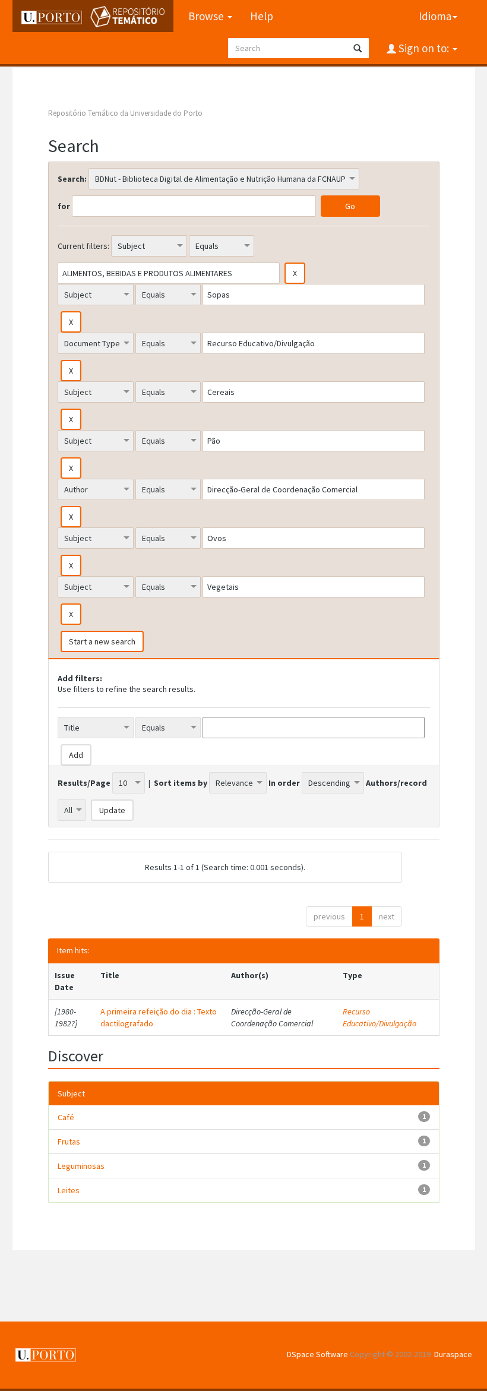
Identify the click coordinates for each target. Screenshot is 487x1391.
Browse (207, 16)
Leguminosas (81, 1166)
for (64, 206)
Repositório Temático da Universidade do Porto (125, 113)
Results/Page (84, 782)
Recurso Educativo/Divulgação (379, 1017)
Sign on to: (423, 48)
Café (66, 1117)
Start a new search (102, 641)
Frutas (69, 1141)
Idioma (435, 16)
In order (284, 782)
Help (261, 16)
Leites (69, 1190)
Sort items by (180, 782)
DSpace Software (317, 1354)
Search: (72, 178)
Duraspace (453, 1354)
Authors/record (396, 782)
